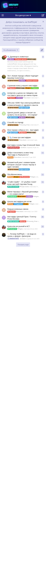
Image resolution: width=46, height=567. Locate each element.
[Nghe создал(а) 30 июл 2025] (4, 163)
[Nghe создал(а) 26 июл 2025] (4, 193)
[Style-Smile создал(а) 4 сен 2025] (4, 227)
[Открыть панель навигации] (2, 15)
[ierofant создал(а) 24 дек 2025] (4, 146)
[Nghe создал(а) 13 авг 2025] (4, 202)
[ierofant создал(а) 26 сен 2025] (4, 235)
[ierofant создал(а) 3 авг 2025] (4, 154)
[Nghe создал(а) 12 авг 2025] (4, 175)
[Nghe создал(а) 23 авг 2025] (4, 58)
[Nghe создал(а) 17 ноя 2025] (4, 77)
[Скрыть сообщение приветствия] (43, 21)
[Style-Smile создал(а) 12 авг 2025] (4, 183)
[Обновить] (42, 50)
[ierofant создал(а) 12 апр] (4, 104)
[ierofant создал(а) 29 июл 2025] (4, 138)
